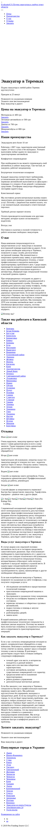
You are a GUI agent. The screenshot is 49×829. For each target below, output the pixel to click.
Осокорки (10, 388)
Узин (8, 411)
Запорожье (11, 798)
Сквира (9, 395)
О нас (8, 18)
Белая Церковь (12, 331)
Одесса (9, 793)
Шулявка (10, 419)
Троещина (10, 409)
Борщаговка (11, 338)
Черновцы (10, 779)
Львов (9, 753)
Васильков (11, 347)
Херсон (9, 791)
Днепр (9, 786)
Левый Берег (12, 371)
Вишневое (11, 352)
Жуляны (9, 359)
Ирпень (9, 362)
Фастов (9, 416)
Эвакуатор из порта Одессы (18, 805)
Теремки (10, 404)
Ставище (10, 400)
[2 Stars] (12, 499)
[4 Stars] (27, 499)
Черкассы (10, 777)
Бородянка (11, 426)
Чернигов (10, 774)
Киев (8, 366)
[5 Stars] (35, 499)
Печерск (10, 373)
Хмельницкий (12, 769)
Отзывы (9, 21)
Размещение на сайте (10, 814)
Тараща (9, 402)
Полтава (10, 800)
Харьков (10, 784)
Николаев (10, 796)
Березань (10, 328)
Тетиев (9, 407)
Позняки (10, 392)
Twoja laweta (11, 810)
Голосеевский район (15, 355)
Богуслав (10, 333)
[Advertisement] (24, 51)
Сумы (8, 760)
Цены (8, 14)
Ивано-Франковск (14, 755)
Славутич (10, 397)
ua (7, 821)
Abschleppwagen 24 (14, 807)
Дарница (10, 357)
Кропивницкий (13, 788)
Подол (9, 390)
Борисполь (11, 336)
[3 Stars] (19, 499)
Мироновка (11, 381)
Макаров (10, 423)
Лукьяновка (11, 378)
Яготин (9, 421)
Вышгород (11, 350)
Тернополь (11, 758)
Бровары (10, 343)
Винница (10, 803)
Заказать (10, 23)
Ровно (9, 762)
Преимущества (13, 16)
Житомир (10, 772)
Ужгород (10, 767)
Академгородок (13, 369)
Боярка (9, 340)
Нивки (9, 383)
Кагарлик (10, 364)
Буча (8, 345)
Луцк (8, 765)
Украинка (10, 414)
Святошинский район (16, 376)
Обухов (9, 385)
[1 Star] (4, 499)
